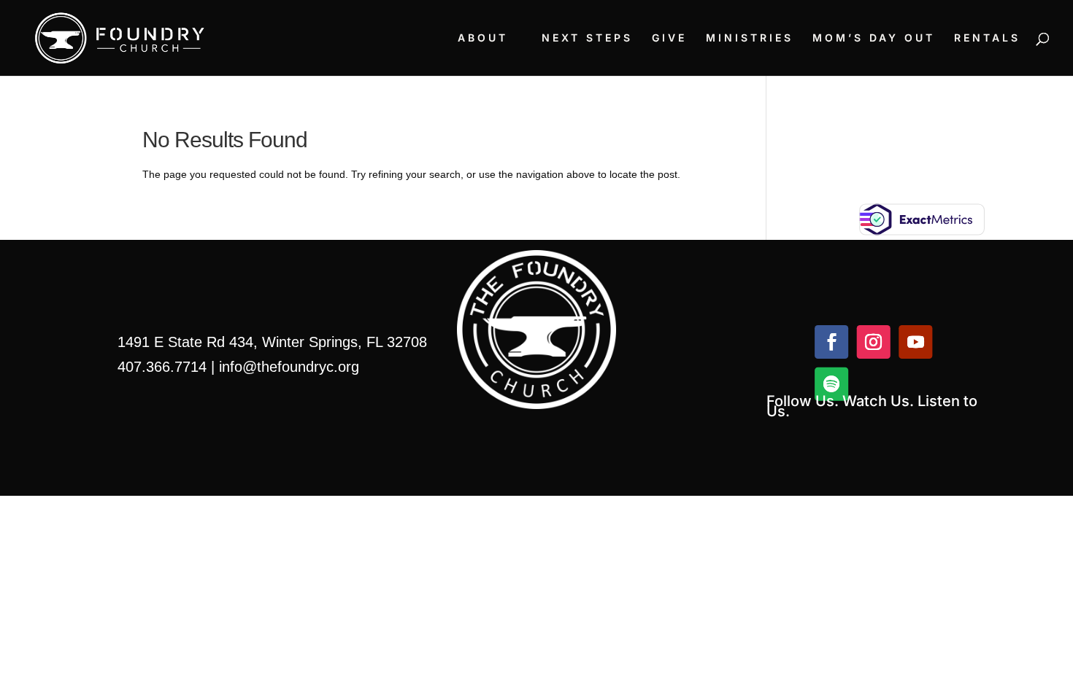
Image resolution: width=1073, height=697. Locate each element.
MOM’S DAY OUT (873, 38)
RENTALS (987, 38)
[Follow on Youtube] (915, 342)
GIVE (669, 38)
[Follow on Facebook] (831, 342)
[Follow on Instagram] (874, 342)
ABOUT (483, 38)
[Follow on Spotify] (831, 384)
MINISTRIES (749, 38)
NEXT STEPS (587, 38)
